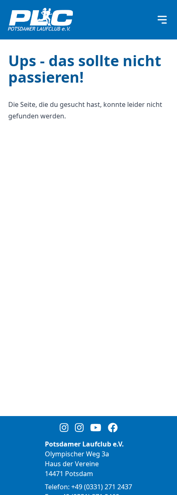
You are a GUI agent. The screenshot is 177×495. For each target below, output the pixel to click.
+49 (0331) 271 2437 (101, 486)
